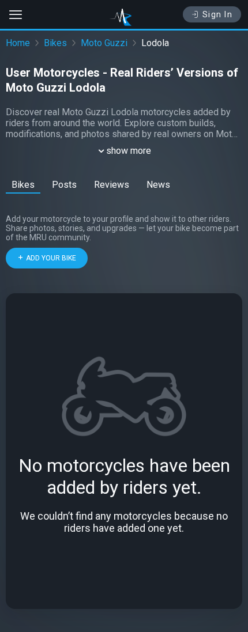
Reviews (111, 184)
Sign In (217, 14)
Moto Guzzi (104, 42)
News (158, 184)
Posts (64, 184)
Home (18, 42)
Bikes (55, 42)
